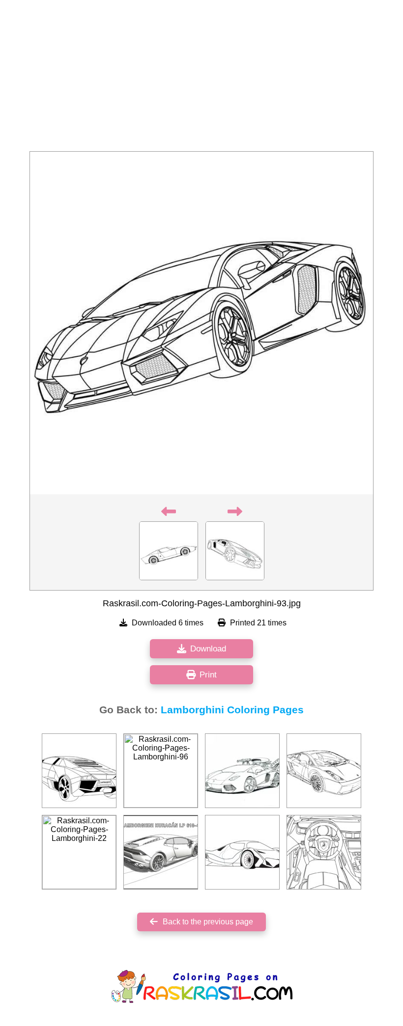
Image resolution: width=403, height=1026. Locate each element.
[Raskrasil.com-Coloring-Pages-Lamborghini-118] (160, 852)
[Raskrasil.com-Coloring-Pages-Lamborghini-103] (324, 770)
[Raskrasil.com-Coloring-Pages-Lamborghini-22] (79, 852)
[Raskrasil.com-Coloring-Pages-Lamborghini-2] (324, 852)
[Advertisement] (201, 78)
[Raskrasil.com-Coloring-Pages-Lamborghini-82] (242, 770)
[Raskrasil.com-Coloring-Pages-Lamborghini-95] (242, 852)
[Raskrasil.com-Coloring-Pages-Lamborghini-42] (79, 770)
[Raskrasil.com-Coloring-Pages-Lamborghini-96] (160, 770)
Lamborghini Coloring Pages (232, 710)
